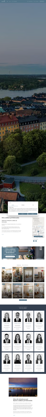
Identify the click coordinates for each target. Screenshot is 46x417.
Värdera (42, 1)
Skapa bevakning (31, 1)
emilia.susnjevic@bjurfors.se (39, 347)
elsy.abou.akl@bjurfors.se (18, 347)
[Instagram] (36, 241)
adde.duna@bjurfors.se (7, 347)
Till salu (3, 212)
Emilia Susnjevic (39, 344)
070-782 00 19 (28, 349)
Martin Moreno (28, 365)
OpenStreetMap (39, 226)
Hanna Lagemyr (6, 365)
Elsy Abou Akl (17, 344)
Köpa (7, 1)
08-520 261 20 (36, 224)
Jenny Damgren (39, 323)
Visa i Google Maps (37, 236)
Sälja (10, 1)
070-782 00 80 (6, 349)
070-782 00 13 (28, 328)
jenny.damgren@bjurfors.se (39, 326)
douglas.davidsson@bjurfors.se (17, 327)
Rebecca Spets (17, 365)
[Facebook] (34, 241)
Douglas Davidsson (17, 323)
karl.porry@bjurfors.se (28, 326)
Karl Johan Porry (28, 323)
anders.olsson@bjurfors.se (28, 347)
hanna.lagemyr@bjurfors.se (7, 368)
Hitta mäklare (36, 1)
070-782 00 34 (17, 349)
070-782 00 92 (39, 349)
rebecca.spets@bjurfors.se (17, 368)
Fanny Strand (7, 323)
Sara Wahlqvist (39, 365)
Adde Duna (7, 344)
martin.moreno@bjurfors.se (28, 368)
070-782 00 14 (39, 328)
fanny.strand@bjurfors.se (7, 327)
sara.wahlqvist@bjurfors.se (39, 368)
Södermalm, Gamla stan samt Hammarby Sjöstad (12, 232)
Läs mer (3, 234)
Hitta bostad (15, 1)
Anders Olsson (28, 344)
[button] (38, 232)
